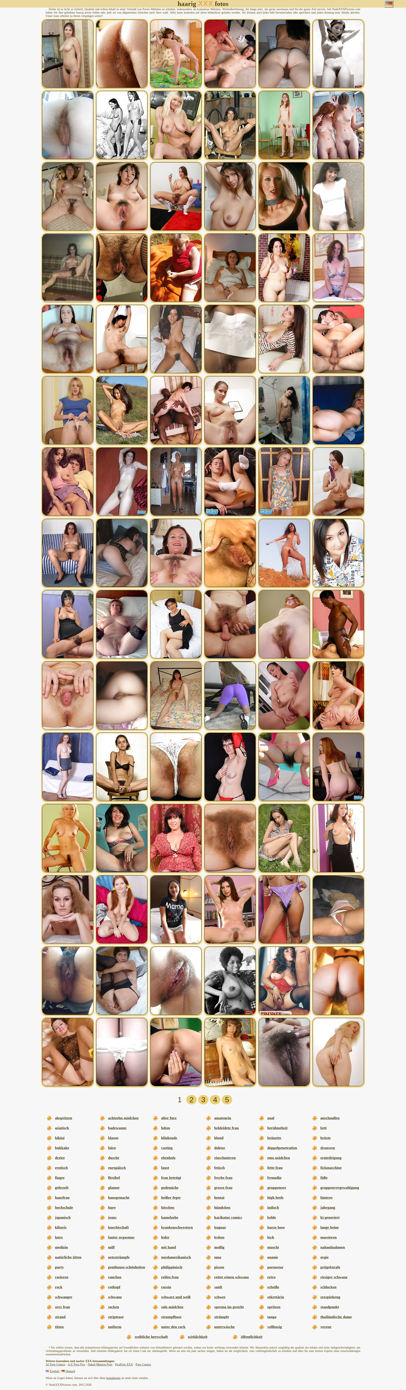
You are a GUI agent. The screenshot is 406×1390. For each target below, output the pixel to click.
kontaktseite (113, 1378)
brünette (274, 1138)
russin (166, 1287)
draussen (327, 1148)
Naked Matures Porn (100, 1364)
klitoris (61, 1227)
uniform (114, 1327)
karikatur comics (228, 1217)
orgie (324, 1257)
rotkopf (114, 1287)
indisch (273, 1207)
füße (324, 1177)
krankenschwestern (177, 1227)
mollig (219, 1247)
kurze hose (276, 1227)
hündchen (222, 1207)
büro (112, 1148)
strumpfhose (171, 1317)
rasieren (61, 1277)
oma (217, 1257)
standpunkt (329, 1307)
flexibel (114, 1177)
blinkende (169, 1138)
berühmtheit (277, 1128)
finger (60, 1177)
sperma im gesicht (229, 1307)
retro (271, 1277)
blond (219, 1138)
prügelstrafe (330, 1267)
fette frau (275, 1167)
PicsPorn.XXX (124, 1364)
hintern (326, 1197)
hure (112, 1207)
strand (60, 1317)
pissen (219, 1267)
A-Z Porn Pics (76, 1364)
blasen (113, 1138)
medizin (61, 1247)
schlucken (328, 1287)
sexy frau (62, 1307)
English (54, 1371)
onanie (272, 1257)
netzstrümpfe (119, 1257)
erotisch (61, 1167)
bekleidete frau (226, 1128)
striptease (116, 1317)
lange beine (329, 1227)
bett (323, 1128)
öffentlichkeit (251, 1337)
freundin (274, 1177)
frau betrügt (171, 1177)
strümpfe (221, 1317)
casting (167, 1148)
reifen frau (170, 1277)
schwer (220, 1297)
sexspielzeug (330, 1297)
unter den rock (173, 1327)
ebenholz (168, 1158)
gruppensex (276, 1187)
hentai (219, 1197)
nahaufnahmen (332, 1247)
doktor (219, 1148)
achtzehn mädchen (123, 1118)
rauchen (114, 1277)
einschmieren (225, 1158)
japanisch (63, 1217)
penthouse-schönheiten (126, 1267)
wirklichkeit (197, 1337)
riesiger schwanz (333, 1277)
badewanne (117, 1128)
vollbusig (274, 1327)
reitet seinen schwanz (231, 1277)
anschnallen (330, 1118)
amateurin (222, 1118)
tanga (271, 1317)
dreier (60, 1158)
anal (270, 1118)
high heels (275, 1197)
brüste (325, 1138)
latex (59, 1237)
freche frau (223, 1177)
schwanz (115, 1297)
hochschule (64, 1207)
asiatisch (62, 1128)
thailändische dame (336, 1317)
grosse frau (223, 1187)
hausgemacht (118, 1197)
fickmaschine (331, 1167)
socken (113, 1307)
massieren (328, 1237)
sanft (218, 1287)
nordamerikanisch (176, 1257)
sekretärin (275, 1297)
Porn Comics (143, 1364)
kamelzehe (169, 1217)
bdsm (165, 1128)
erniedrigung (331, 1158)
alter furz (169, 1118)
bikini (59, 1138)
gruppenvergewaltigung (339, 1187)
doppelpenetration (282, 1148)
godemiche (169, 1187)
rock (58, 1287)
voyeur (326, 1327)
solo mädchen (172, 1307)
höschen (167, 1207)
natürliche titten (68, 1257)
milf (111, 1247)
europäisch (117, 1167)
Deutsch (70, 1371)
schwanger (63, 1297)
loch (270, 1237)
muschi (273, 1247)
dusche (113, 1158)
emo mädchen (278, 1158)
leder (165, 1237)
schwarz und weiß (176, 1297)
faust (165, 1167)
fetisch (219, 1167)
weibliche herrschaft (151, 1337)
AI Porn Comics (55, 1364)
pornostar (275, 1267)
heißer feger (171, 1197)
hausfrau (62, 1197)
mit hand (168, 1247)
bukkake (62, 1148)
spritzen (273, 1307)
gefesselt (62, 1187)
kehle (271, 1217)
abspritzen (63, 1118)
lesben (219, 1237)
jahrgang (327, 1207)
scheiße (273, 1287)
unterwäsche (224, 1327)
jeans (112, 1217)
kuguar (220, 1227)
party (59, 1267)
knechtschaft (118, 1227)
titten (59, 1327)
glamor (114, 1187)
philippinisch (171, 1267)
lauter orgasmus (121, 1237)
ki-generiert (330, 1217)
